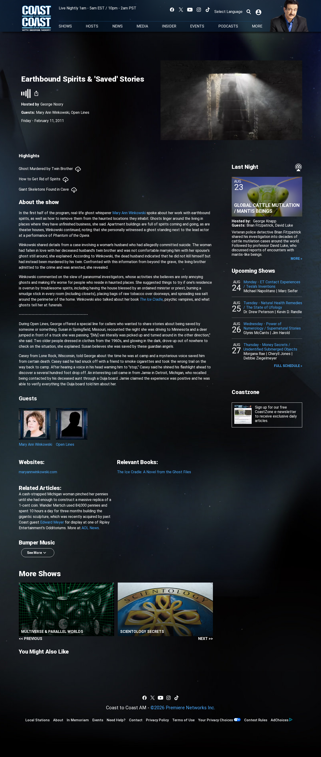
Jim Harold (281, 333)
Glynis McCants (256, 333)
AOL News (90, 528)
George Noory (51, 104)
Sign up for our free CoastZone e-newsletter (275, 409)
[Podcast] (298, 167)
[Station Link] (36, 18)
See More (34, 553)
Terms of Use (183, 720)
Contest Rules (255, 720)
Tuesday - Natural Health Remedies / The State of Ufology (272, 305)
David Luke (284, 225)
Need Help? (116, 720)
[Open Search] (248, 12)
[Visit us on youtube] (190, 9)
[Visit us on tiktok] (208, 9)
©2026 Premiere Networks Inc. (182, 707)
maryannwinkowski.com (38, 472)
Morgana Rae (254, 353)
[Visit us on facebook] (172, 9)
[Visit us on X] (181, 9)
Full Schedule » (288, 366)
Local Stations (37, 720)
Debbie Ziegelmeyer (260, 358)
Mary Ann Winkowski (52, 112)
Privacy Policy (157, 720)
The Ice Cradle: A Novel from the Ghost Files (154, 472)
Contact (135, 720)
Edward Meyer (52, 522)
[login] (259, 11)
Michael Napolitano (259, 291)
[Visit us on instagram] (199, 9)
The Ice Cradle (151, 299)
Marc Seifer (288, 291)
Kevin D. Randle (289, 312)
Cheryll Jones (279, 353)
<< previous (30, 638)
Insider (169, 26)
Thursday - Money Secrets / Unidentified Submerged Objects (270, 347)
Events (197, 26)
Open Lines (80, 112)
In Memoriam (78, 720)
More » (296, 258)
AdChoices (279, 720)
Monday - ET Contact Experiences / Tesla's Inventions (271, 284)
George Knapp (264, 221)
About (58, 720)
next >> (205, 638)
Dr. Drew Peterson (258, 312)
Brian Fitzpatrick (260, 225)
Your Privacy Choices (215, 720)
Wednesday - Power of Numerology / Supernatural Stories (272, 326)
